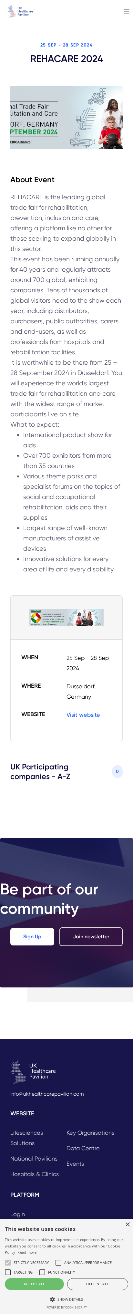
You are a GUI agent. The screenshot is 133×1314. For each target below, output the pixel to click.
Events (75, 1163)
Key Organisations (90, 1132)
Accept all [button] (34, 1283)
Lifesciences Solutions (26, 1137)
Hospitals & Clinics (34, 1174)
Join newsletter (91, 936)
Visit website (83, 714)
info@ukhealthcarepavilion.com (47, 1094)
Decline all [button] (97, 1283)
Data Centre (83, 1148)
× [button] (127, 1224)
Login (17, 1214)
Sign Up (32, 936)
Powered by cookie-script (66, 1307)
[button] (66, 1299)
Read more (26, 1252)
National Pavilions (33, 1158)
